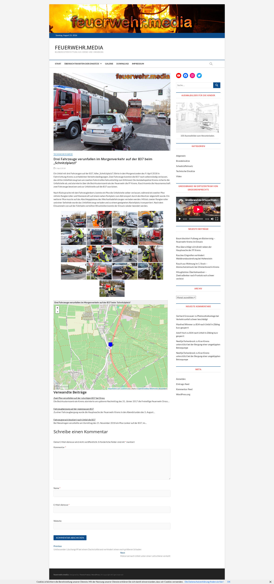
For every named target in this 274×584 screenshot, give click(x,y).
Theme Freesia (84, 575)
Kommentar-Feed (184, 389)
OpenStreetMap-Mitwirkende (148, 388)
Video (179, 176)
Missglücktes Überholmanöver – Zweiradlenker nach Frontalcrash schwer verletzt (195, 275)
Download (122, 63)
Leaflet (123, 388)
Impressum (138, 63)
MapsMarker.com (114, 388)
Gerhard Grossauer (185, 316)
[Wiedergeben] (179, 218)
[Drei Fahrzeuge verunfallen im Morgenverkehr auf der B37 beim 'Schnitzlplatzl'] (110, 344)
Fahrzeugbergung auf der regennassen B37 (74, 409)
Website (58, 521)
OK (228, 581)
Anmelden (181, 379)
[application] (198, 209)
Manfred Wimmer (184, 324)
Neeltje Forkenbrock (185, 341)
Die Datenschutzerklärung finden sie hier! (204, 581)
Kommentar (60, 447)
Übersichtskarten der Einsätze (81, 63)
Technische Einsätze (63, 154)
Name (57, 488)
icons (128, 388)
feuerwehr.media (79, 47)
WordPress (95, 575)
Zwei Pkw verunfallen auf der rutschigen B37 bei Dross (79, 398)
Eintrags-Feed (182, 384)
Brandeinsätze (183, 161)
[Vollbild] (216, 218)
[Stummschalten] (212, 218)
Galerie (109, 63)
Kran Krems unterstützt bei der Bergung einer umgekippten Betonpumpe (198, 344)
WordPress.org (183, 394)
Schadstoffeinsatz (184, 166)
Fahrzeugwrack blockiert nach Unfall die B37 (74, 419)
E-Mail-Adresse (61, 504)
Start (58, 63)
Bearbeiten (162, 388)
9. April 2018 (60, 168)
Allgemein (181, 155)
